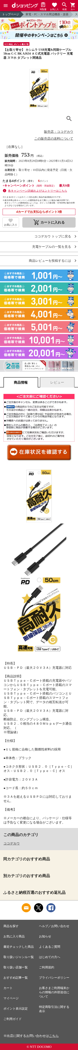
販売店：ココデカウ (58, 131)
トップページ (10, 14)
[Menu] (5, 5)
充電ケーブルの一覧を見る (51, 246)
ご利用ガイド (12, 1019)
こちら (54, 1036)
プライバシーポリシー (54, 977)
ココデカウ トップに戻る (52, 236)
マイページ (11, 998)
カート (8, 988)
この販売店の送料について (53, 138)
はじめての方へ (49, 957)
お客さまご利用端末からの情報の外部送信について (54, 992)
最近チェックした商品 (18, 946)
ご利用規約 (46, 967)
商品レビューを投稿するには (50, 260)
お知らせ (45, 936)
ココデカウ (11, 843)
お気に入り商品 (14, 936)
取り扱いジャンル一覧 (18, 957)
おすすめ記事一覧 (15, 977)
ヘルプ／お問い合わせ (54, 926)
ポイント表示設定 (15, 1008)
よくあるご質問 (49, 946)
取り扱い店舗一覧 (15, 967)
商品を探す (11, 926)
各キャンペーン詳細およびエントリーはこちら (37, 190)
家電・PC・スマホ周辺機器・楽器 (47, 14)
